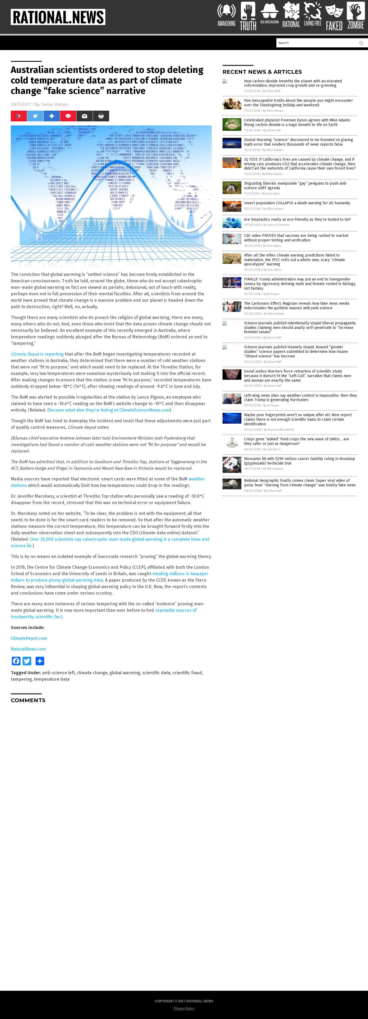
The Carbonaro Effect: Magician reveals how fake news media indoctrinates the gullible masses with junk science (296, 305)
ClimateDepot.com (29, 638)
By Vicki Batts (271, 193)
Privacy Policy (184, 1008)
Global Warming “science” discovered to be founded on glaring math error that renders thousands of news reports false (298, 142)
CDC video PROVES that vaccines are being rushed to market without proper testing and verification (296, 238)
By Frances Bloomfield (279, 429)
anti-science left (58, 672)
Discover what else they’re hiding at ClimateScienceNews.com (108, 410)
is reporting (37, 354)
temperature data (52, 679)
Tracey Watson (55, 104)
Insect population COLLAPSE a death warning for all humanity (297, 203)
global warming (125, 672)
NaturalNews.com (28, 649)
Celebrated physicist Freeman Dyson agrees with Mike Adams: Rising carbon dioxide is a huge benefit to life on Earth (297, 122)
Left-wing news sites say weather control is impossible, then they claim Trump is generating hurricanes (300, 397)
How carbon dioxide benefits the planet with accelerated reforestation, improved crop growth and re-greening (293, 83)
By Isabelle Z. (272, 449)
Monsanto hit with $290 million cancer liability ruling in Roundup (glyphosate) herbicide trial (299, 461)
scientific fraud (187, 672)
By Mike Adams (273, 111)
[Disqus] (111, 775)
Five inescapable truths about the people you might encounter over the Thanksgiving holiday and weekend (298, 102)
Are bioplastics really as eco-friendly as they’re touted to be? (297, 219)
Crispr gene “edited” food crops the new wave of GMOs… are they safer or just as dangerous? (296, 441)
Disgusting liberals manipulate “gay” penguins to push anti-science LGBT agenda (295, 185)
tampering (21, 679)
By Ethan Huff (271, 91)
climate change (92, 672)
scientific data (156, 672)
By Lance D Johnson (276, 225)
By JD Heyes (271, 294)
